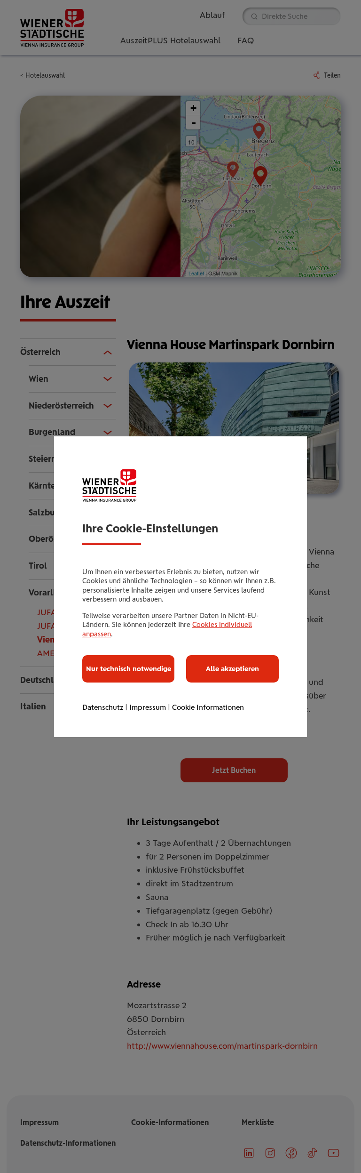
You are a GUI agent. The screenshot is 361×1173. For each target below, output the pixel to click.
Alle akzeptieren (232, 669)
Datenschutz (102, 707)
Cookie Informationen (208, 707)
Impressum (147, 707)
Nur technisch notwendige (128, 669)
